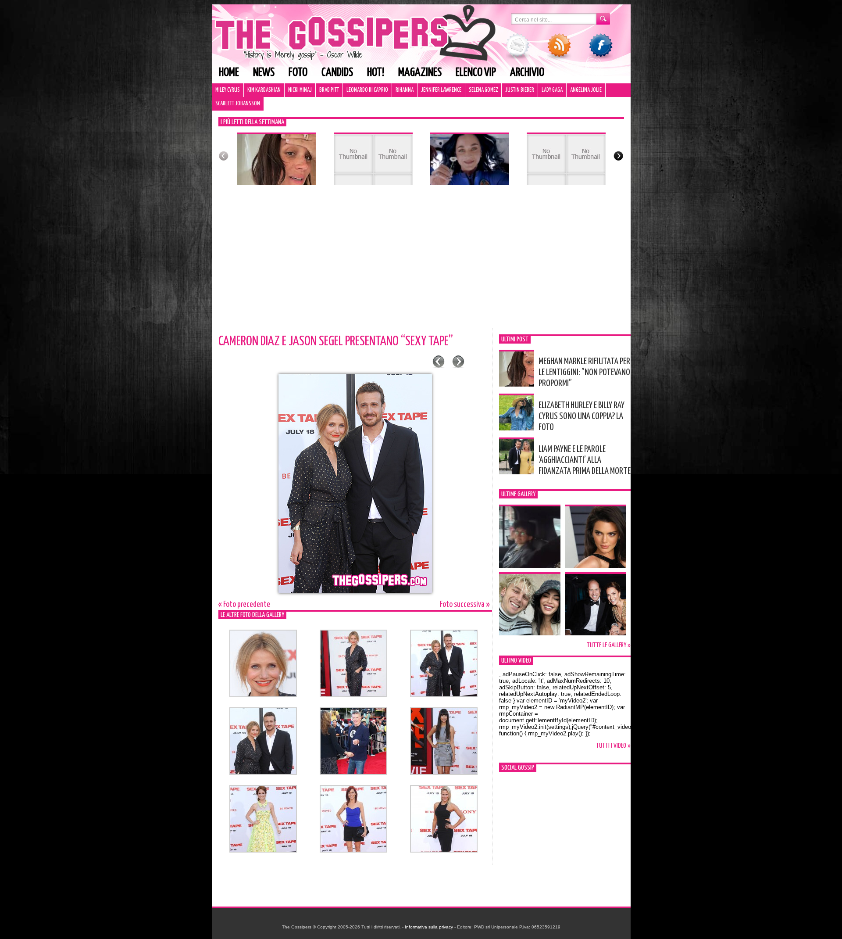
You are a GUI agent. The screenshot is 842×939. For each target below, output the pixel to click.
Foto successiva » (465, 604)
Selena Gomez (483, 90)
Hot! (375, 73)
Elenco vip (476, 73)
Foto (298, 73)
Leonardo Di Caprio (367, 90)
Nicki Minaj (300, 90)
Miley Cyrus (227, 90)
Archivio (527, 73)
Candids (337, 73)
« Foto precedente (244, 604)
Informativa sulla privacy (429, 927)
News (264, 73)
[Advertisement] (421, 262)
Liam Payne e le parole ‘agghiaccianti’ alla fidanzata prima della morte (585, 460)
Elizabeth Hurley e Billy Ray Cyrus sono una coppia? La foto (581, 416)
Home (229, 73)
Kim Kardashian (264, 90)
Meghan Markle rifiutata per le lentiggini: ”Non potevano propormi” (584, 372)
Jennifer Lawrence (441, 90)
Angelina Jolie (586, 90)
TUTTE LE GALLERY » (609, 645)
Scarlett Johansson (237, 104)
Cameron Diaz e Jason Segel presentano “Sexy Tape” (335, 341)
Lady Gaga (552, 90)
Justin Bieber (519, 90)
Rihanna (405, 90)
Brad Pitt (329, 90)
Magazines (420, 73)
